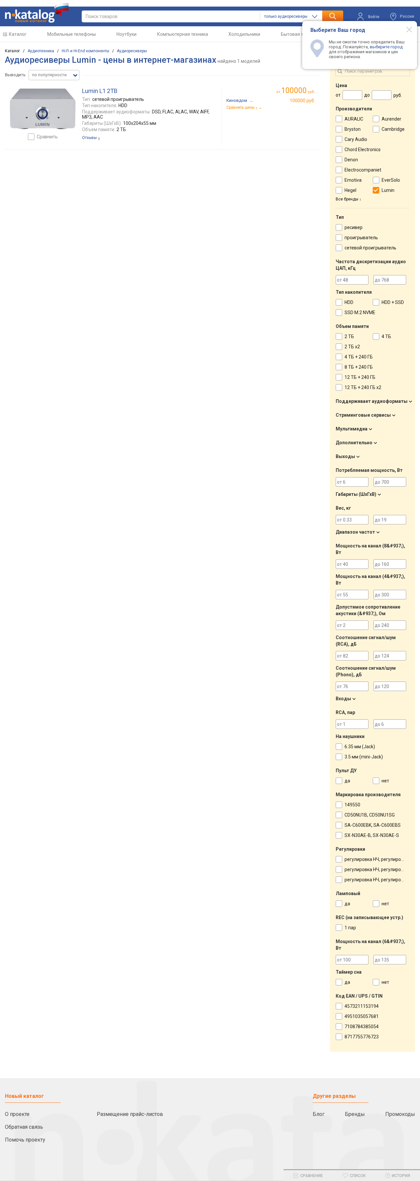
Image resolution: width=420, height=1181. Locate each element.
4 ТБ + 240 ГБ (359, 356)
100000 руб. (302, 100)
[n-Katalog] (37, 13)
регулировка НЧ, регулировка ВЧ (380, 859)
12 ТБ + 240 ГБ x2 (363, 387)
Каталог (18, 34)
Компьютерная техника (182, 34)
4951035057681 (362, 1016)
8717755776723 (362, 1036)
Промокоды (400, 1114)
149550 (352, 804)
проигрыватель (361, 237)
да (347, 780)
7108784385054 (362, 1026)
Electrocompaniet (363, 170)
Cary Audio (356, 139)
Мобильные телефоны (71, 34)
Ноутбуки (126, 34)
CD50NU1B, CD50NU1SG (370, 815)
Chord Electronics (363, 149)
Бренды (355, 1114)
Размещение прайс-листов (130, 1114)
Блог (319, 1114)
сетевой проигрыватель (370, 247)
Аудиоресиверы (132, 51)
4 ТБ (386, 336)
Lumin (388, 190)
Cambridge (393, 129)
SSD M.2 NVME (360, 312)
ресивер (354, 227)
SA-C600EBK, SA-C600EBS (373, 825)
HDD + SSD (393, 302)
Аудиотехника (41, 51)
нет (385, 780)
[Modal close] (405, 29)
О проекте (17, 1114)
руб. (298, 90)
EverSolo (391, 180)
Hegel (350, 190)
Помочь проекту (25, 1140)
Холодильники (244, 34)
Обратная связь (24, 1127)
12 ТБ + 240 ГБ (360, 377)
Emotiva (353, 180)
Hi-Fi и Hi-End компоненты (85, 51)
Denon (351, 159)
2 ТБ (349, 336)
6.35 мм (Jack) (360, 746)
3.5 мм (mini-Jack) (364, 756)
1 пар (350, 927)
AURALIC (354, 119)
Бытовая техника (299, 34)
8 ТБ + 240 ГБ (359, 367)
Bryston (353, 129)
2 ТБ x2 (352, 346)
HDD (349, 302)
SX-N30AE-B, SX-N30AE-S (372, 835)
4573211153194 (362, 1006)
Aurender (391, 119)
